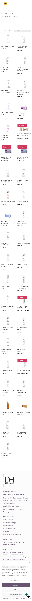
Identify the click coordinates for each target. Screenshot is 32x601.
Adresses (7, 531)
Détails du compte (10, 523)
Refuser (16, 590)
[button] (29, 563)
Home (3, 14)
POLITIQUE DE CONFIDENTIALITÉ (21, 598)
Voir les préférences (16, 594)
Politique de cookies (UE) (12, 534)
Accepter (16, 585)
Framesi (8, 14)
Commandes (8, 526)
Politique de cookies (7, 598)
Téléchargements (10, 528)
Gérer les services (15, 580)
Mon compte (8, 520)
